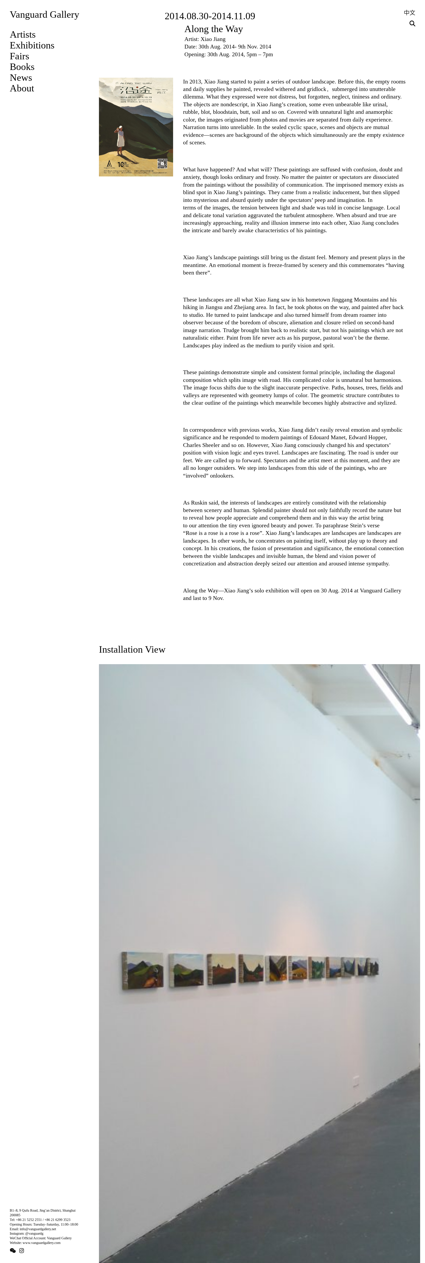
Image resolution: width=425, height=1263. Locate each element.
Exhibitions (32, 45)
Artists (23, 34)
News (21, 77)
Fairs (19, 56)
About (22, 88)
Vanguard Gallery (44, 14)
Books (22, 66)
